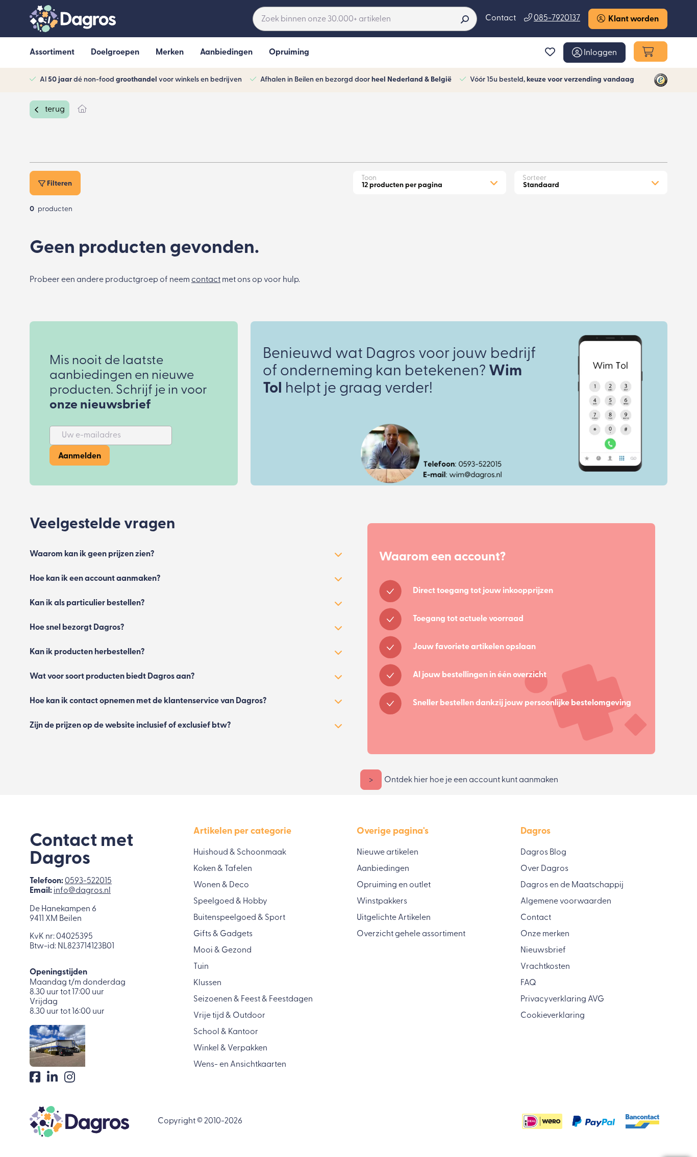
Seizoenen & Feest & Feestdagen (253, 999)
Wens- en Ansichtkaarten (239, 1065)
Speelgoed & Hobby (230, 901)
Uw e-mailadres (91, 435)
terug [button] (54, 110)
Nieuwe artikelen (387, 853)
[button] (594, 52)
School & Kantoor (225, 1032)
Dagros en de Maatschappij (572, 885)
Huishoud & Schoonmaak (239, 853)
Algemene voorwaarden (565, 901)
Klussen (207, 983)
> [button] (371, 780)
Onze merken (544, 934)
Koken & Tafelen (222, 869)
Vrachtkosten (545, 967)
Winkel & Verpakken (230, 1048)
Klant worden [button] (632, 19)
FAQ (528, 983)
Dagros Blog (543, 853)
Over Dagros (544, 869)
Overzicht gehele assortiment (411, 934)
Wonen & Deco (221, 885)
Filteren (58, 184)
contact (205, 280)
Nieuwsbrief (543, 950)
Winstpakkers (382, 901)
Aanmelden (79, 456)
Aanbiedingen (383, 869)
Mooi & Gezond (222, 950)
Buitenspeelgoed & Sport (239, 918)
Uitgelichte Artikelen (394, 918)
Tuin (201, 967)
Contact (500, 18)
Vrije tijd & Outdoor (229, 1016)
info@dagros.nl (82, 891)
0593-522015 (88, 881)
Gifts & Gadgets (223, 934)
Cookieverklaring (552, 1016)
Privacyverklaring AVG (562, 999)
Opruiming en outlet (394, 885)
